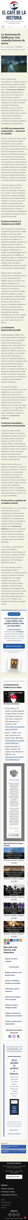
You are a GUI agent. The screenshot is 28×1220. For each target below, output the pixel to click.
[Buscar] (24, 27)
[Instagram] (13, 835)
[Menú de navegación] (3, 26)
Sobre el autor (13, 1130)
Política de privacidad (6, 1202)
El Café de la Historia (15, 1051)
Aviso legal (3, 1207)
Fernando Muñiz (9, 47)
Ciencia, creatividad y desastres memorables (12, 982)
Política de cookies (5, 1205)
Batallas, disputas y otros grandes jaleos (13, 974)
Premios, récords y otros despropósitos (13, 1023)
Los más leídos (14, 967)
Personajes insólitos (8, 1192)
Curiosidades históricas (9, 1195)
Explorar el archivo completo (11, 960)
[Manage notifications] (25, 1217)
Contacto (3, 1199)
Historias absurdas (7, 1189)
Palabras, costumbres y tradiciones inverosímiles (13, 1014)
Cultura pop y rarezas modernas (12, 990)
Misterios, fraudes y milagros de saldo (13, 50)
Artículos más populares (14, 1133)
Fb (10, 1214)
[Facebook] (10, 835)
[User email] (17, 835)
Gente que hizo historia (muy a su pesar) (13, 998)
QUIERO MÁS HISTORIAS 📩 (14, 1176)
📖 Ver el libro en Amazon (14, 646)
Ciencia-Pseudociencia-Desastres (10, 1146)
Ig (14, 1214)
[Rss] (15, 835)
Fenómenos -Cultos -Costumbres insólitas (13, 1151)
